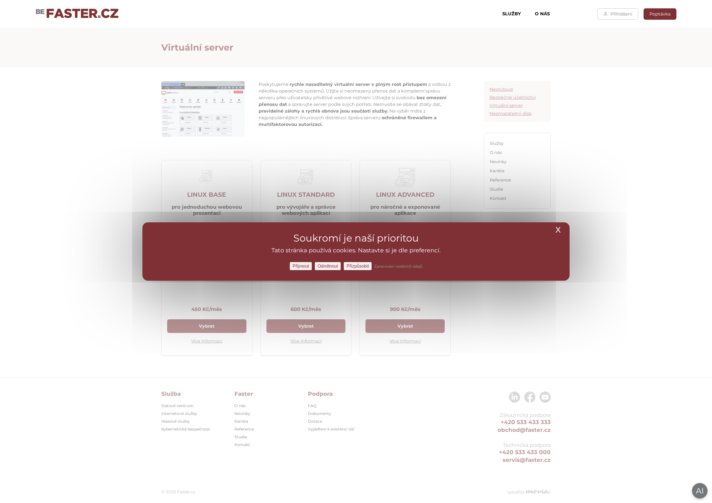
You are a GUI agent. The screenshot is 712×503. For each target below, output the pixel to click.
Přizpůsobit (358, 266)
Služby (511, 13)
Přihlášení (621, 14)
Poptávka (660, 14)
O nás (542, 13)
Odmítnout (328, 266)
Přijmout (301, 266)
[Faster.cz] (77, 14)
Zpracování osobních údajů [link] (398, 266)
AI (700, 490)
